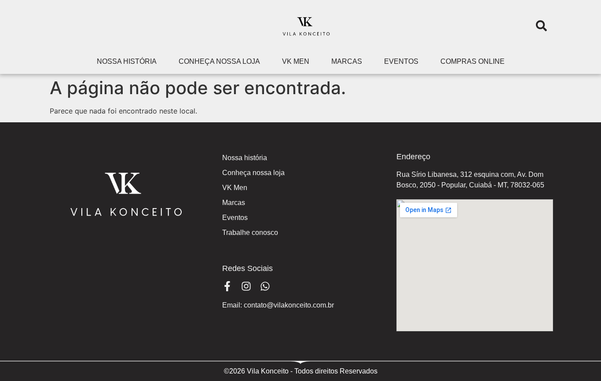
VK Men (295, 61)
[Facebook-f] (227, 286)
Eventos (401, 61)
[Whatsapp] (265, 286)
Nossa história (127, 61)
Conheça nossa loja (219, 61)
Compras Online (472, 61)
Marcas (346, 61)
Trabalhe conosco (250, 232)
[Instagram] (246, 286)
